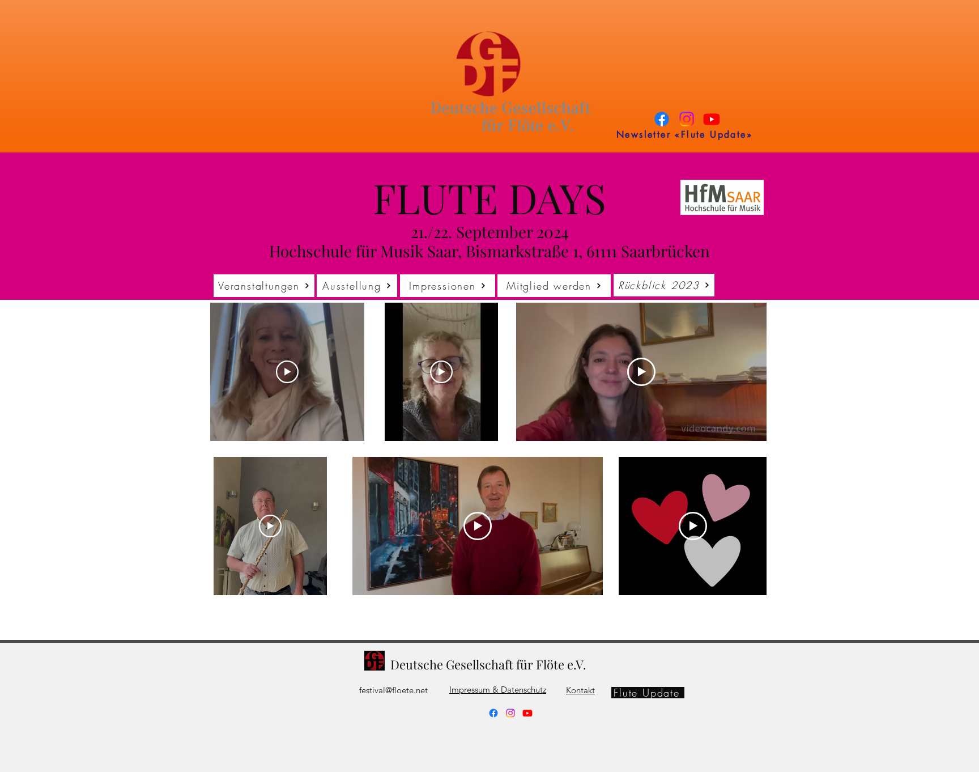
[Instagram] (686, 119)
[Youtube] (711, 119)
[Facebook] (661, 119)
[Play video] (287, 371)
